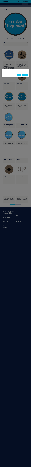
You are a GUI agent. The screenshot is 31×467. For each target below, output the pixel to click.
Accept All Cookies (25, 74)
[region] (15, 73)
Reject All (19, 74)
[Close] (28, 70)
